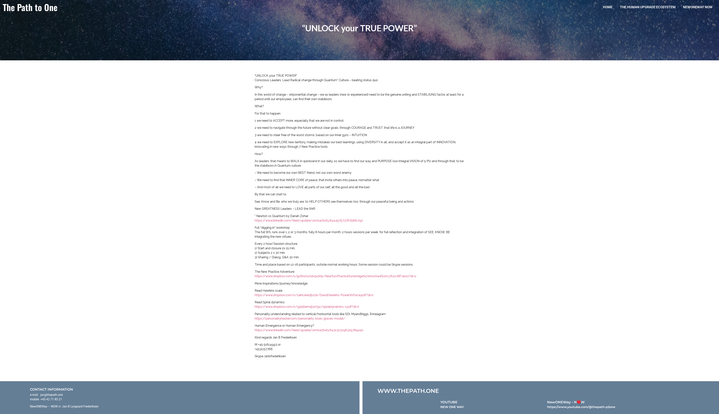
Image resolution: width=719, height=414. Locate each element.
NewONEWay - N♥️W (566, 402)
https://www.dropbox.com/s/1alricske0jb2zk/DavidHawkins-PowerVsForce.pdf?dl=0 (314, 295)
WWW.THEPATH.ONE (408, 390)
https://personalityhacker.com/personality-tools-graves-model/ (300, 318)
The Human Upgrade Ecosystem (648, 7)
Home (607, 7)
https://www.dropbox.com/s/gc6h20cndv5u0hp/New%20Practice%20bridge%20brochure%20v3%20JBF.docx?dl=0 (335, 276)
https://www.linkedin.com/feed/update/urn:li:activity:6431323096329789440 (309, 330)
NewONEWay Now (697, 7)
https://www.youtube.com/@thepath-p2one (581, 407)
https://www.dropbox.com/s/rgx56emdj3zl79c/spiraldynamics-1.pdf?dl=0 (307, 306)
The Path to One (30, 7)
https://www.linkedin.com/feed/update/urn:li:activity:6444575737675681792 (309, 220)
